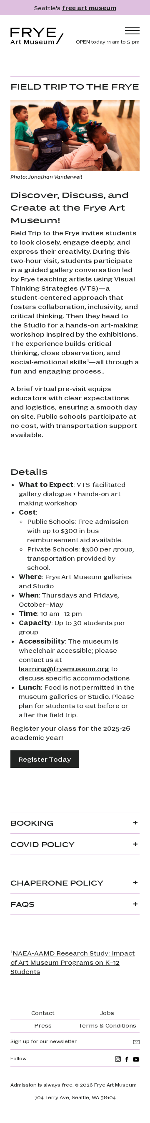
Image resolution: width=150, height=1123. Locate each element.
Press (43, 1025)
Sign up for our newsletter (43, 1041)
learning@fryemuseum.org (64, 668)
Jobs (107, 1012)
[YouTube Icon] (136, 1059)
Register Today (45, 759)
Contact (43, 1012)
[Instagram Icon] (118, 1059)
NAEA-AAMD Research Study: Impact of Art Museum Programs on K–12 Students (72, 962)
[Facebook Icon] (126, 1059)
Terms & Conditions (107, 1025)
